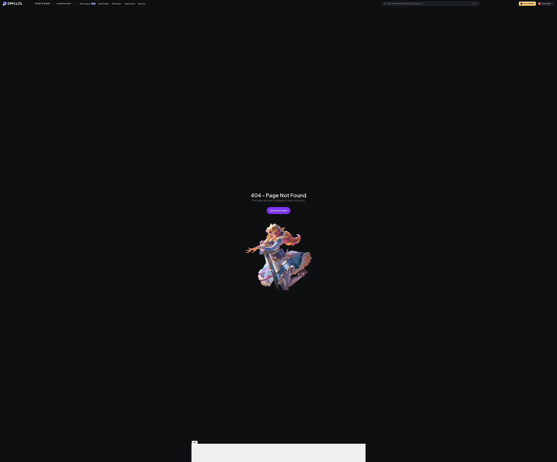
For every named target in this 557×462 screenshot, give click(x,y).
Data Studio (103, 3)
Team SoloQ (129, 3)
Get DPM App (528, 4)
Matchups (116, 3)
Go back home (278, 210)
